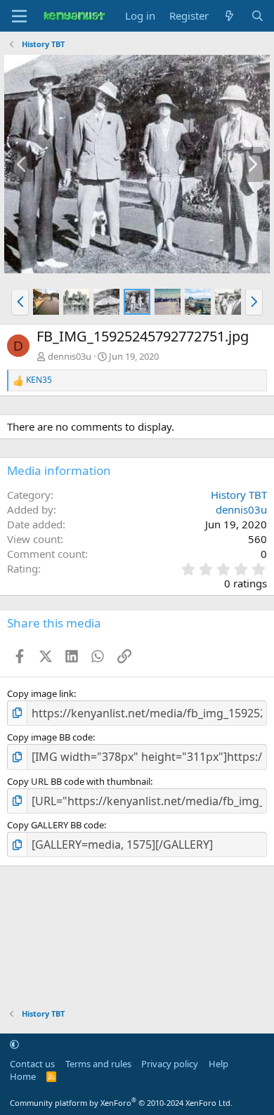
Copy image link (40, 693)
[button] (20, 302)
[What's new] (229, 16)
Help (218, 1063)
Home (23, 1076)
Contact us (32, 1063)
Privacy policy (169, 1063)
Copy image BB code (50, 737)
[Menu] (19, 16)
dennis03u (69, 356)
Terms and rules (98, 1063)
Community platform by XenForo (121, 1102)
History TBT (239, 495)
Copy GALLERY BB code (55, 825)
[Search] (257, 16)
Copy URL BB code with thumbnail (78, 781)
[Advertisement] (137, 929)
